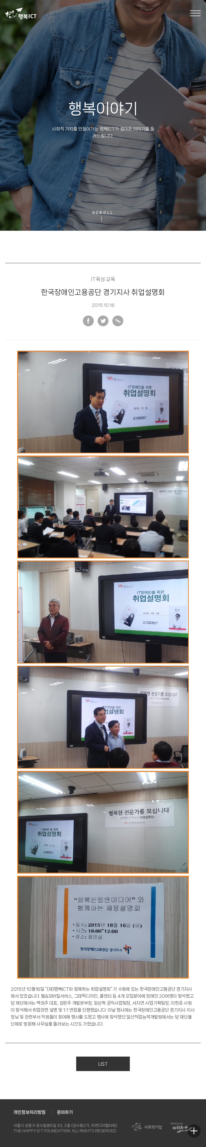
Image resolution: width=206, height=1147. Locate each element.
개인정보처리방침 (29, 1112)
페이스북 (88, 321)
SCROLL (103, 213)
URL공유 (117, 321)
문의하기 (65, 1112)
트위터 (103, 321)
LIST (103, 1063)
